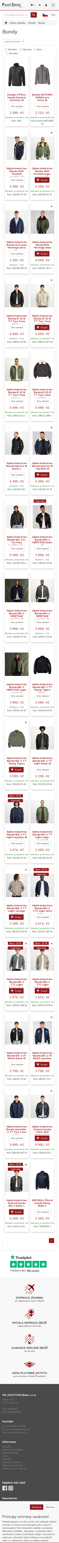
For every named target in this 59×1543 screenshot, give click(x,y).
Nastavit (50, 1507)
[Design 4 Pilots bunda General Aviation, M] (16, 74)
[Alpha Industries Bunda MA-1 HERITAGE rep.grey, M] (42, 590)
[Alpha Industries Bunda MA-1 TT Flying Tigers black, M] (42, 664)
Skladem (12, 49)
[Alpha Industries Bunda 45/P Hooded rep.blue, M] (16, 148)
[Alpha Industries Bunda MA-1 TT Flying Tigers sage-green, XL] (16, 737)
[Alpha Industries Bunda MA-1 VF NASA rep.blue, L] (42, 1032)
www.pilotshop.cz (17, 1432)
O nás (5, 1456)
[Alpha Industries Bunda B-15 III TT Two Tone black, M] (16, 295)
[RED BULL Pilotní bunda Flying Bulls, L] (42, 1180)
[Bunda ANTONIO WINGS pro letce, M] (42, 74)
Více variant (17, 106)
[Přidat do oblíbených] (51, 133)
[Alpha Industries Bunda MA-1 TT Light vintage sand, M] (16, 885)
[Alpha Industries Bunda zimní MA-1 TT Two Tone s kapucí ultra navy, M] (16, 1106)
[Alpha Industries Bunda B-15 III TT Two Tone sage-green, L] (16, 369)
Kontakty (6, 1459)
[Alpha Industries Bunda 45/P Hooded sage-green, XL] (42, 148)
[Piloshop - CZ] (45, 15)
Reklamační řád (10, 1452)
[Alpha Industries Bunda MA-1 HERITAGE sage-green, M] (16, 664)
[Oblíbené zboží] (40, 5)
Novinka (14, 53)
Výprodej (26, 49)
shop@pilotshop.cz (19, 1429)
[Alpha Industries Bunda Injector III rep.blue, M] (42, 443)
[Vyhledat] (34, 15)
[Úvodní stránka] (6, 22)
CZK (53, 14)
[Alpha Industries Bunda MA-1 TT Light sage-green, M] (42, 811)
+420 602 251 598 (16, 1426)
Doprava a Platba (11, 1462)
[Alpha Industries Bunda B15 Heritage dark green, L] (42, 222)
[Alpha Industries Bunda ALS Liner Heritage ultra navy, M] (16, 222)
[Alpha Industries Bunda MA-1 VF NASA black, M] (16, 1032)
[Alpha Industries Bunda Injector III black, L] (16, 443)
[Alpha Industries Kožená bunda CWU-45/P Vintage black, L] (42, 1106)
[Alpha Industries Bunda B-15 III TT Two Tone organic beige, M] (42, 295)
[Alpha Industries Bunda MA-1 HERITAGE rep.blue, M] (16, 590)
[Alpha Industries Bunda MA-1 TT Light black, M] (42, 737)
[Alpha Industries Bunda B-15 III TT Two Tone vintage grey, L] (42, 369)
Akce (39, 49)
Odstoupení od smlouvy (14, 1468)
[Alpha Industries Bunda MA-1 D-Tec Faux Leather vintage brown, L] (16, 516)
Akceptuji (36, 1507)
